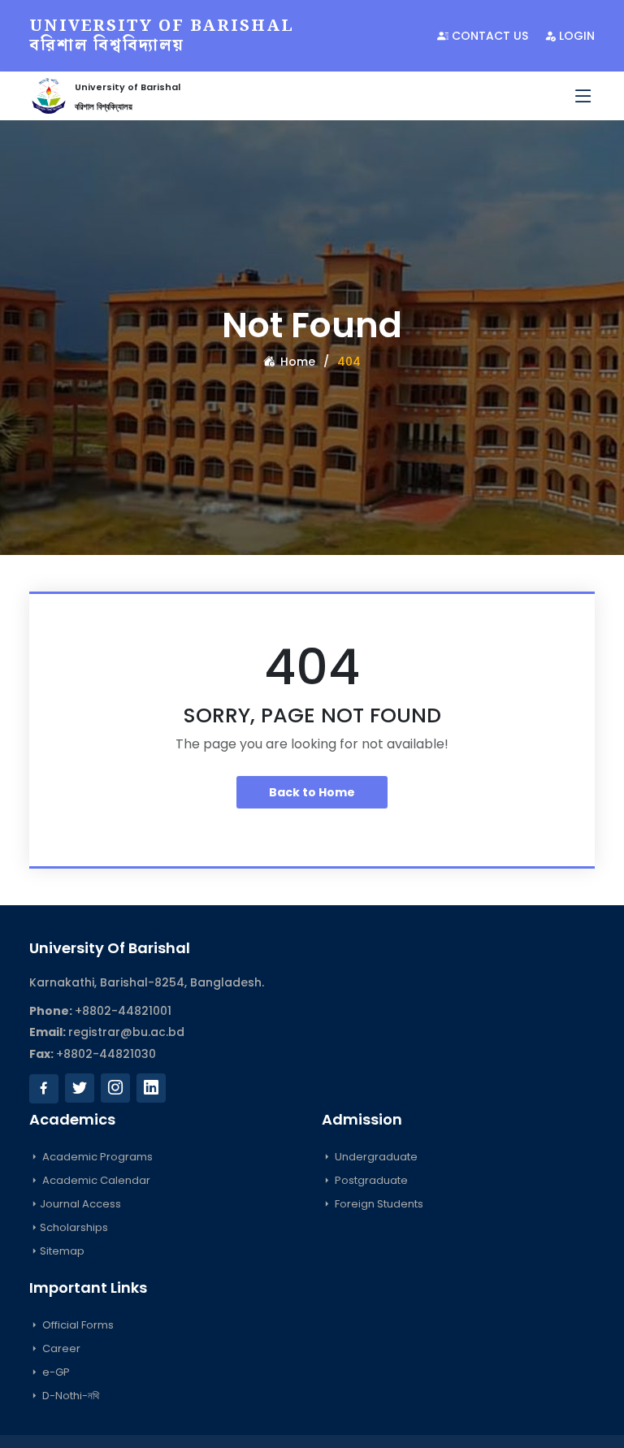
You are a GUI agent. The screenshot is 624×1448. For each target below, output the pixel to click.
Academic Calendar (95, 1180)
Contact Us (488, 35)
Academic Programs (96, 1156)
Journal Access (80, 1204)
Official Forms (77, 1325)
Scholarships (74, 1227)
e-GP (55, 1372)
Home (296, 361)
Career (60, 1348)
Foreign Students (377, 1204)
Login (575, 35)
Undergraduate (375, 1156)
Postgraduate (370, 1180)
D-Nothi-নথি (69, 1395)
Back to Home (312, 792)
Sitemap (62, 1251)
